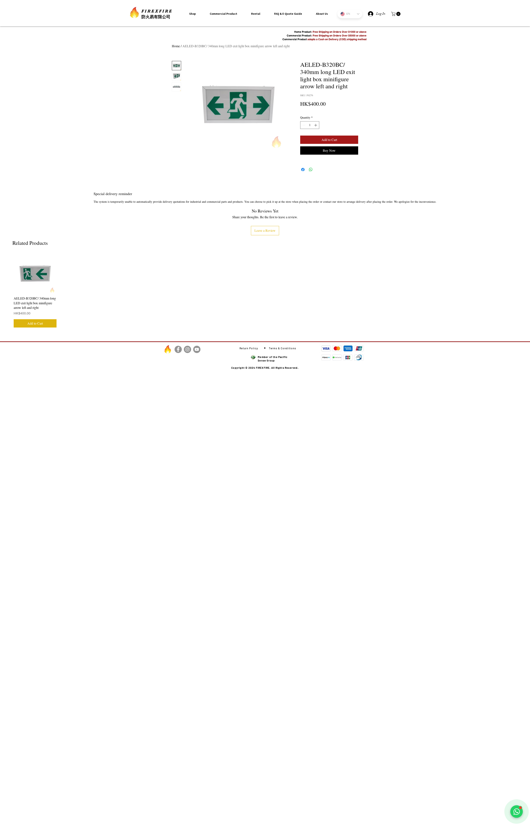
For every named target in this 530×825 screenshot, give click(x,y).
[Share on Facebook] (302, 169)
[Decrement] (303, 125)
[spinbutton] (309, 125)
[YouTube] (196, 349)
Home (176, 46)
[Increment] (316, 125)
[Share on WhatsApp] (310, 169)
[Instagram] (187, 349)
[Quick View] (35, 273)
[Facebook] (178, 349)
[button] (322, 13)
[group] (265, 291)
